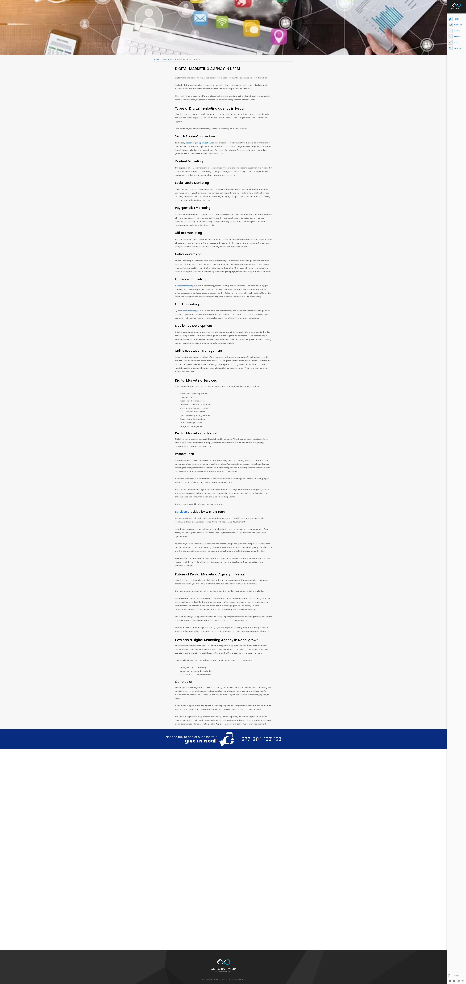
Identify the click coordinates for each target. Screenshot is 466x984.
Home (156, 59)
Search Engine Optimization (198, 143)
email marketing (190, 310)
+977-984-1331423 (259, 739)
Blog (164, 59)
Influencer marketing (184, 285)
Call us (455, 975)
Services (181, 512)
